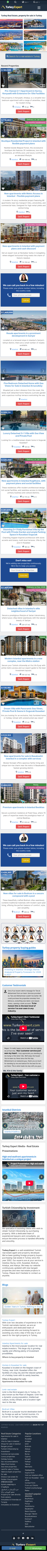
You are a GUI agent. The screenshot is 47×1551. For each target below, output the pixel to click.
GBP (36, 2)
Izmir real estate (9, 1389)
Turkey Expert (8, 1320)
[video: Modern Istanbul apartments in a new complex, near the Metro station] (42, 653)
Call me (26, 300)
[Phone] (8, 2)
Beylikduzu (29, 1499)
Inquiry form (29, 1473)
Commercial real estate (10, 1454)
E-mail (12, 1548)
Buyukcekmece (31, 1516)
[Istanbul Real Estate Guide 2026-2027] (22, 966)
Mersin (27, 1451)
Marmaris (28, 1467)
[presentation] (5, 963)
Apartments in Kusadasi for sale (17, 1381)
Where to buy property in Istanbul (18, 1357)
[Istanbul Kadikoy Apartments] (22, 1128)
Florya (27, 1504)
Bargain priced (6, 1446)
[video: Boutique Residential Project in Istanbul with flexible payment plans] (42, 136)
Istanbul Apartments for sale (15, 1343)
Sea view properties (9, 1467)
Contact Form (30, 1483)
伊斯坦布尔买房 (7, 1482)
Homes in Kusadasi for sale (14, 1365)
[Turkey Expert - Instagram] (19, 1538)
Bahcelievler (30, 1526)
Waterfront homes (8, 1464)
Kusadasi (28, 1439)
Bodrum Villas (8, 1409)
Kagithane (29, 1501)
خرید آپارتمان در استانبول (9, 1489)
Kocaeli (27, 1459)
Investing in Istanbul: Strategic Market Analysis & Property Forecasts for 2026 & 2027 (22, 972)
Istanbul (28, 1436)
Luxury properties (8, 1456)
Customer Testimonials (14, 985)
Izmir (27, 1444)
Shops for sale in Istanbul (11, 1444)
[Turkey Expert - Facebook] (23, 1538)
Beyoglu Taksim (31, 1514)
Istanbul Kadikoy (12, 1131)
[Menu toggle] (39, 7)
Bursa (27, 1454)
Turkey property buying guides (19, 947)
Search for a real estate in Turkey (24, 56)
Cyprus (27, 1456)
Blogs (5, 1284)
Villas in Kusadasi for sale (14, 1379)
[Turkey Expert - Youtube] (14, 1538)
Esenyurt (28, 1519)
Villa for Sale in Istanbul (10, 1441)
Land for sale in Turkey (10, 1469)
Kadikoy (28, 1521)
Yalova (27, 1464)
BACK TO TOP (38, 1425)
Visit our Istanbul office (34, 1475)
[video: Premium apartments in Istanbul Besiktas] (42, 801)
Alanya (27, 1449)
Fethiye (28, 1462)
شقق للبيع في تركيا (8, 1492)
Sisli (26, 1524)
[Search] (15, 2)
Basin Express (30, 1511)
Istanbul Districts (11, 1109)
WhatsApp (37, 1548)
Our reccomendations (9, 1462)
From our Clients (31, 1485)
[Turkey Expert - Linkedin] (32, 1538)
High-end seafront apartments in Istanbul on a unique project (19, 1158)
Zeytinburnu (29, 1506)
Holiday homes (7, 1459)
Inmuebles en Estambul (10, 1505)
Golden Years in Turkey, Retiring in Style (22, 1306)
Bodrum (28, 1446)
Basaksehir (29, 1509)
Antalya (28, 1441)
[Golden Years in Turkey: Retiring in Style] (22, 1303)
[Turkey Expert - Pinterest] (28, 1538)
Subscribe (23, 575)
